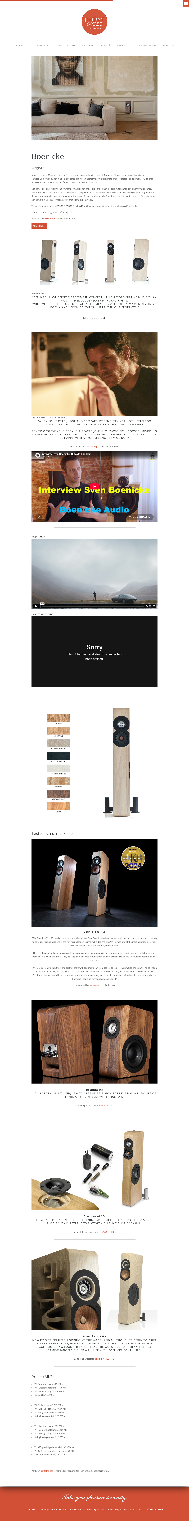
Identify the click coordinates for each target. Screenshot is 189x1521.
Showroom (124, 45)
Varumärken (42, 45)
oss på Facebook (125, 1509)
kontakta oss (46, 1470)
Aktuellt (20, 45)
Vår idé (105, 45)
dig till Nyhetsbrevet (99, 1509)
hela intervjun (92, 446)
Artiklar (88, 45)
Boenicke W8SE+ (102, 1232)
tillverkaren (49, 218)
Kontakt (169, 45)
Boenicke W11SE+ (101, 1358)
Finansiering (147, 45)
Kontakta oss (39, 225)
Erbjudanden (66, 45)
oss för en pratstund (41, 1509)
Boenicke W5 (105, 1105)
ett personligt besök (71, 1509)
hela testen (94, 985)
